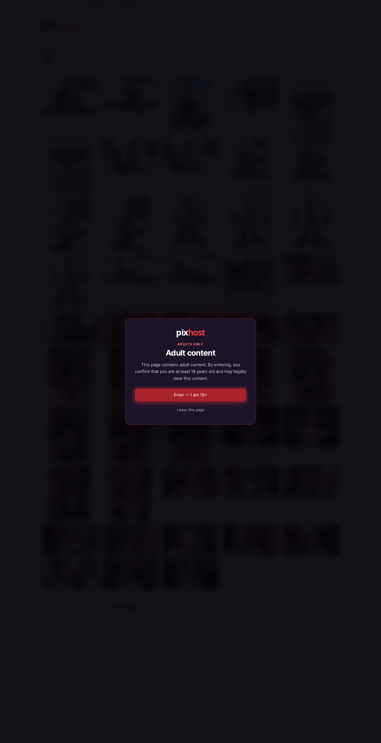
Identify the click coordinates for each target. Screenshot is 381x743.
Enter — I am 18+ (190, 394)
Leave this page (190, 409)
